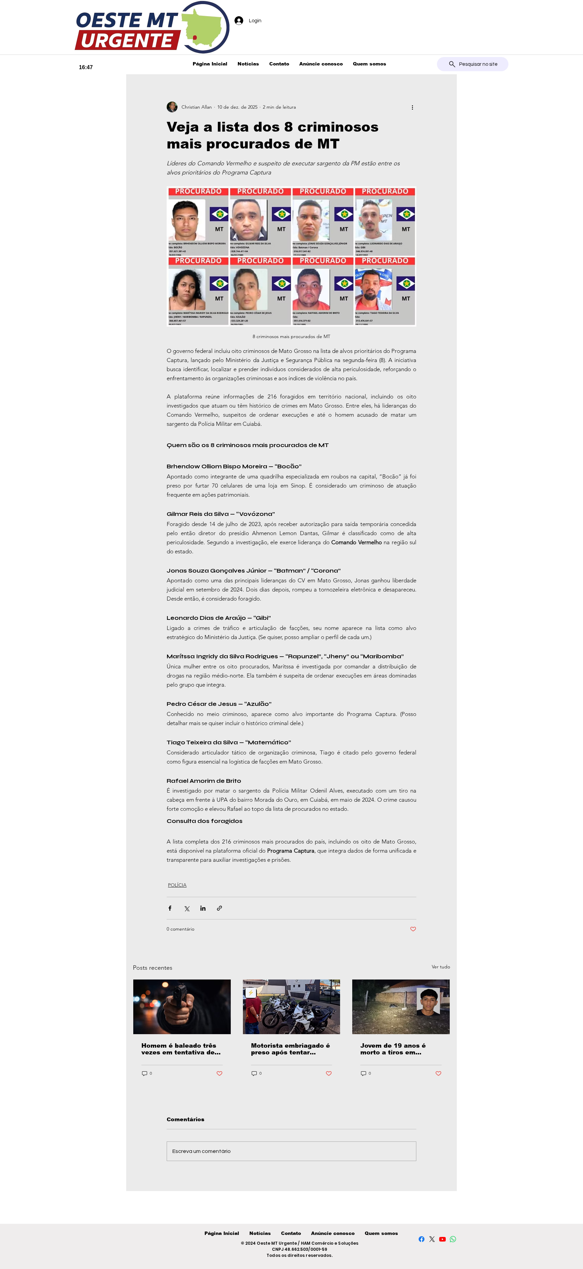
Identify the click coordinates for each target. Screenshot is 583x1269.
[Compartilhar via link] (219, 908)
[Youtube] (442, 1239)
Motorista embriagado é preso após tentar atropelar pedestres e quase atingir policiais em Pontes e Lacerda (290, 1049)
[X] (432, 1239)
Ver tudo (441, 967)
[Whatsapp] (453, 1239)
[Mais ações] (412, 107)
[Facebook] (421, 1239)
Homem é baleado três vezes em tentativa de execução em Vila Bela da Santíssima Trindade (180, 1049)
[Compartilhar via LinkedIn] (203, 908)
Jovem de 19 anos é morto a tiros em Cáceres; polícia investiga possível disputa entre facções (396, 1049)
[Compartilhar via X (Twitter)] (186, 908)
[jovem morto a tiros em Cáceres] (401, 1007)
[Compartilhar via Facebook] (170, 908)
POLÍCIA (177, 885)
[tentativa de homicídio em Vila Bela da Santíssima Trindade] (182, 1007)
